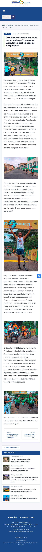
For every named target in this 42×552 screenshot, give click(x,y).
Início (3, 25)
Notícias (10, 25)
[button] (4, 11)
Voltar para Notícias (12, 447)
